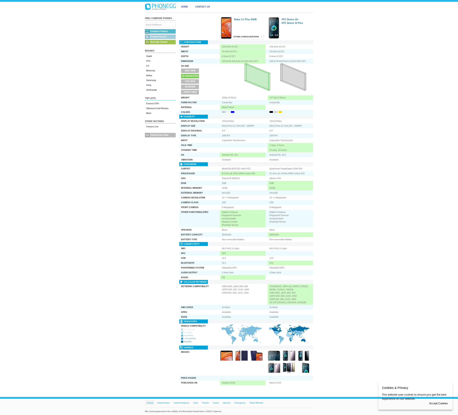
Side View (190, 70)
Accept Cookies (438, 403)
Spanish (227, 403)
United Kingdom (181, 403)
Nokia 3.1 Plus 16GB (245, 19)
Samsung (151, 80)
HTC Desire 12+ (290, 19)
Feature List (152, 126)
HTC (148, 61)
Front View (190, 92)
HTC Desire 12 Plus (292, 23)
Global (150, 403)
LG (147, 66)
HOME (184, 6)
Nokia (149, 75)
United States (163, 403)
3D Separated (190, 76)
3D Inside (190, 87)
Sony (148, 85)
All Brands (151, 90)
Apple (149, 56)
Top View (190, 81)
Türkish (205, 403)
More (148, 113)
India (195, 403)
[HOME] (160, 7)
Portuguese (240, 403)
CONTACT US (202, 6)
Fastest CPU (152, 103)
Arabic (216, 403)
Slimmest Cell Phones (157, 108)
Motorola (150, 70)
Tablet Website (256, 403)
